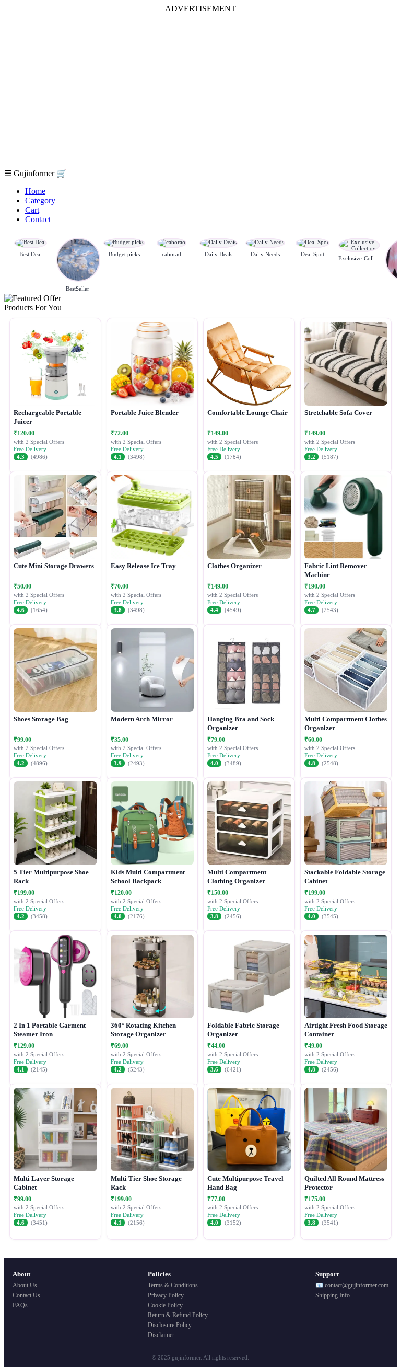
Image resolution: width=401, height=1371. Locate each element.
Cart (32, 209)
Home (35, 191)
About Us (25, 1285)
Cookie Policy (165, 1305)
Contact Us (26, 1295)
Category (40, 200)
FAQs (20, 1305)
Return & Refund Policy (178, 1315)
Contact (38, 219)
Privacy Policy (166, 1295)
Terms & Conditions (173, 1285)
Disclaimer (161, 1335)
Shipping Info (332, 1295)
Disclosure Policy (170, 1325)
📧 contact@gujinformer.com (351, 1285)
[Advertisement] (200, 91)
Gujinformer (35, 173)
